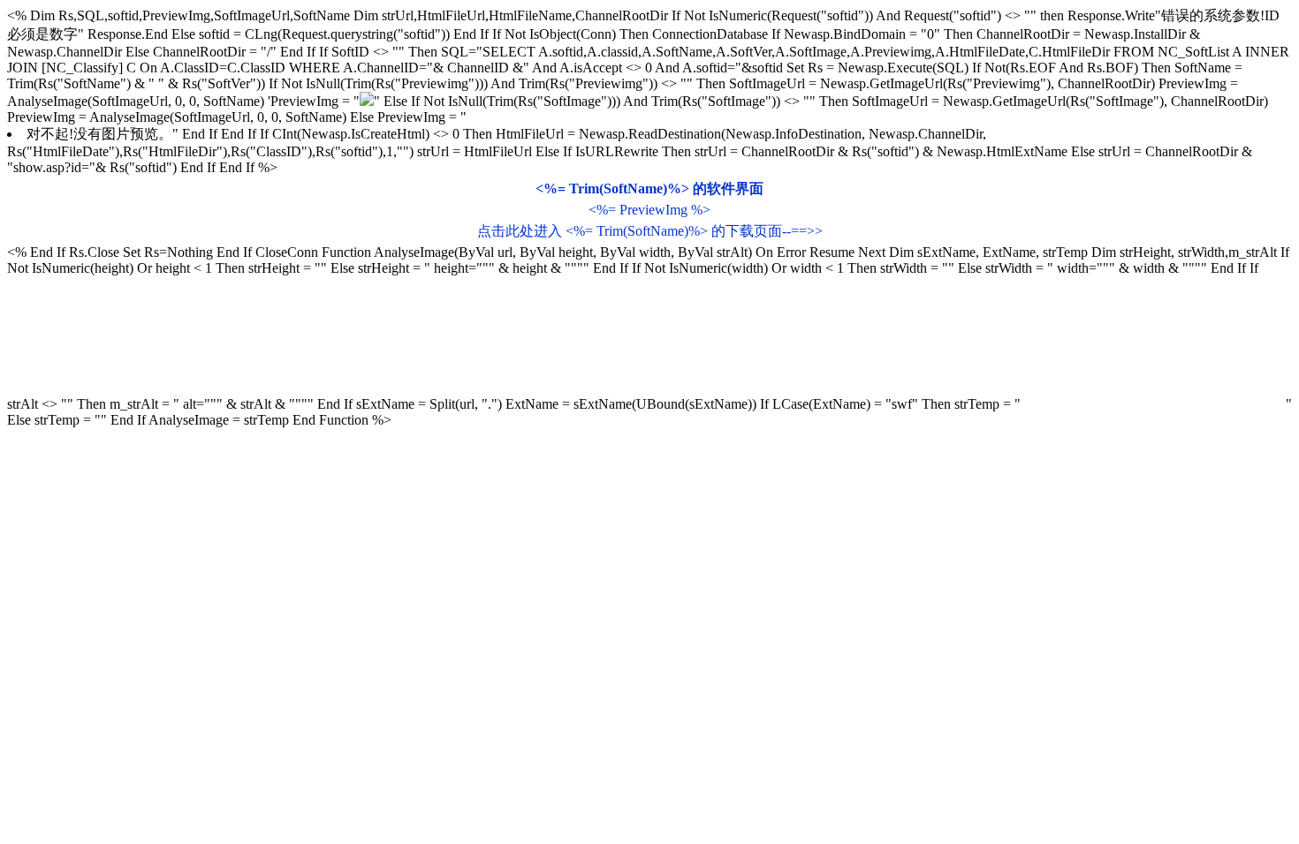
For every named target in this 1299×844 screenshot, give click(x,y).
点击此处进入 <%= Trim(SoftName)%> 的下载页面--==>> (650, 230)
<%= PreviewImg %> (649, 209)
